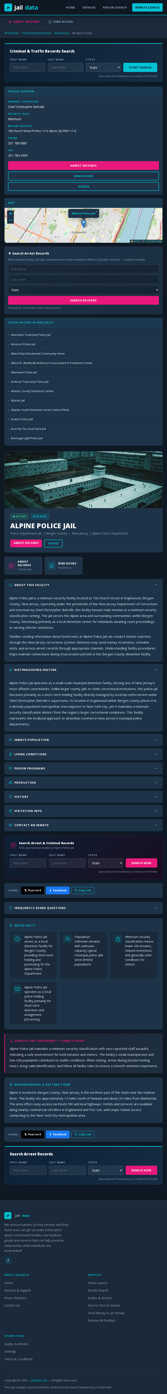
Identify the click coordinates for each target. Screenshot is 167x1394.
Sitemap (10, 1351)
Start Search (140, 67)
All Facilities (11, 33)
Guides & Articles (100, 1298)
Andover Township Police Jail (29, 382)
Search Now (141, 863)
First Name (18, 59)
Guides (53, 543)
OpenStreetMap (153, 241)
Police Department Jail (36, 33)
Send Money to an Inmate (106, 1313)
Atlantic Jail (18, 400)
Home (70, 7)
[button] (83, 223)
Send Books (63, 22)
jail (22, 7)
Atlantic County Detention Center (32, 391)
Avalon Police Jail (22, 419)
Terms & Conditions (18, 1359)
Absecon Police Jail (23, 344)
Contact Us (12, 1305)
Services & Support (17, 1290)
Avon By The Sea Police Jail (28, 429)
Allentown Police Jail (24, 372)
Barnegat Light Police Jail (27, 438)
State (90, 59)
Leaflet (136, 241)
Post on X (34, 890)
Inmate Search (147, 7)
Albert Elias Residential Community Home (38, 353)
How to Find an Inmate (104, 1305)
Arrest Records (26, 22)
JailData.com (39, 1380)
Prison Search (115, 7)
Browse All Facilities (102, 1320)
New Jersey (61, 33)
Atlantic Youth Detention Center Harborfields (40, 410)
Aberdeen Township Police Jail (30, 335)
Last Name (56, 59)
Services (89, 7)
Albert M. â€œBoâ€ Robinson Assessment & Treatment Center (52, 363)
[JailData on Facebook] (8, 1260)
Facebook (60, 890)
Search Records (83, 300)
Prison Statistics (15, 1298)
